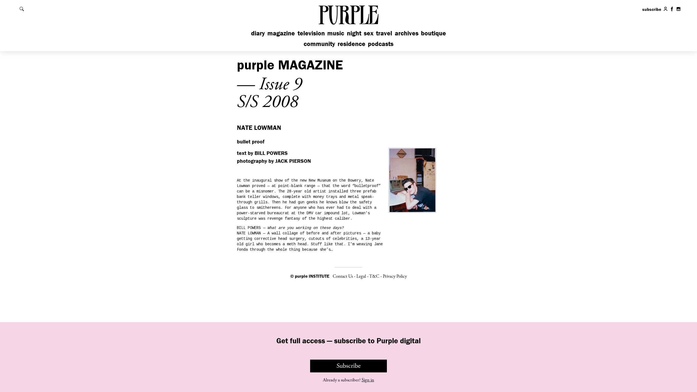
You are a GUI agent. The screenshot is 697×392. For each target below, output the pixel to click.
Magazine (281, 33)
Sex (369, 33)
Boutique (433, 33)
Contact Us (343, 276)
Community (319, 44)
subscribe (651, 9)
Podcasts (380, 44)
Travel (384, 33)
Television (311, 33)
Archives (406, 33)
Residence (351, 44)
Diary (258, 33)
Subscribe (349, 366)
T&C (374, 276)
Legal (361, 276)
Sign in (368, 380)
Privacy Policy (395, 276)
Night (354, 33)
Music (335, 33)
